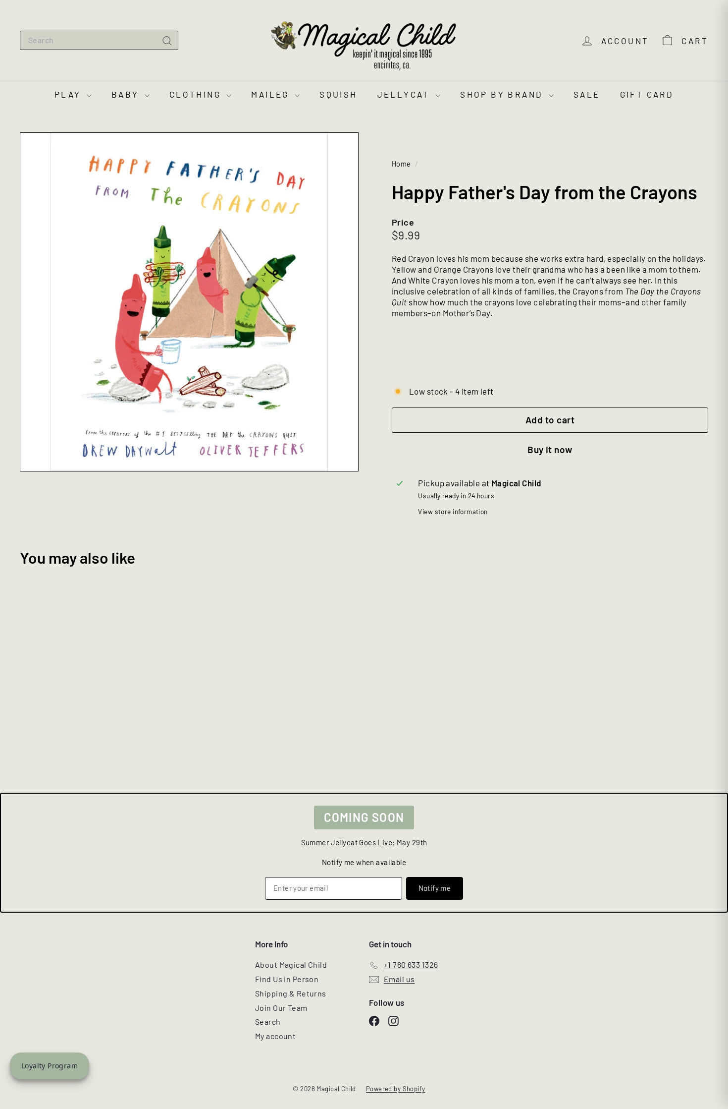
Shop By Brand (503, 94)
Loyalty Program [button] (49, 1065)
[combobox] (99, 40)
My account (275, 1036)
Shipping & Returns (290, 993)
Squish (338, 94)
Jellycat (405, 94)
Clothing (196, 94)
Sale (586, 94)
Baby (126, 94)
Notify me (434, 887)
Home (402, 164)
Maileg (271, 94)
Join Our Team (281, 1007)
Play (69, 94)
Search (268, 1021)
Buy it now (549, 449)
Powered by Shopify (395, 1089)
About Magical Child (291, 964)
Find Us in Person (286, 979)
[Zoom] (189, 302)
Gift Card (647, 94)
